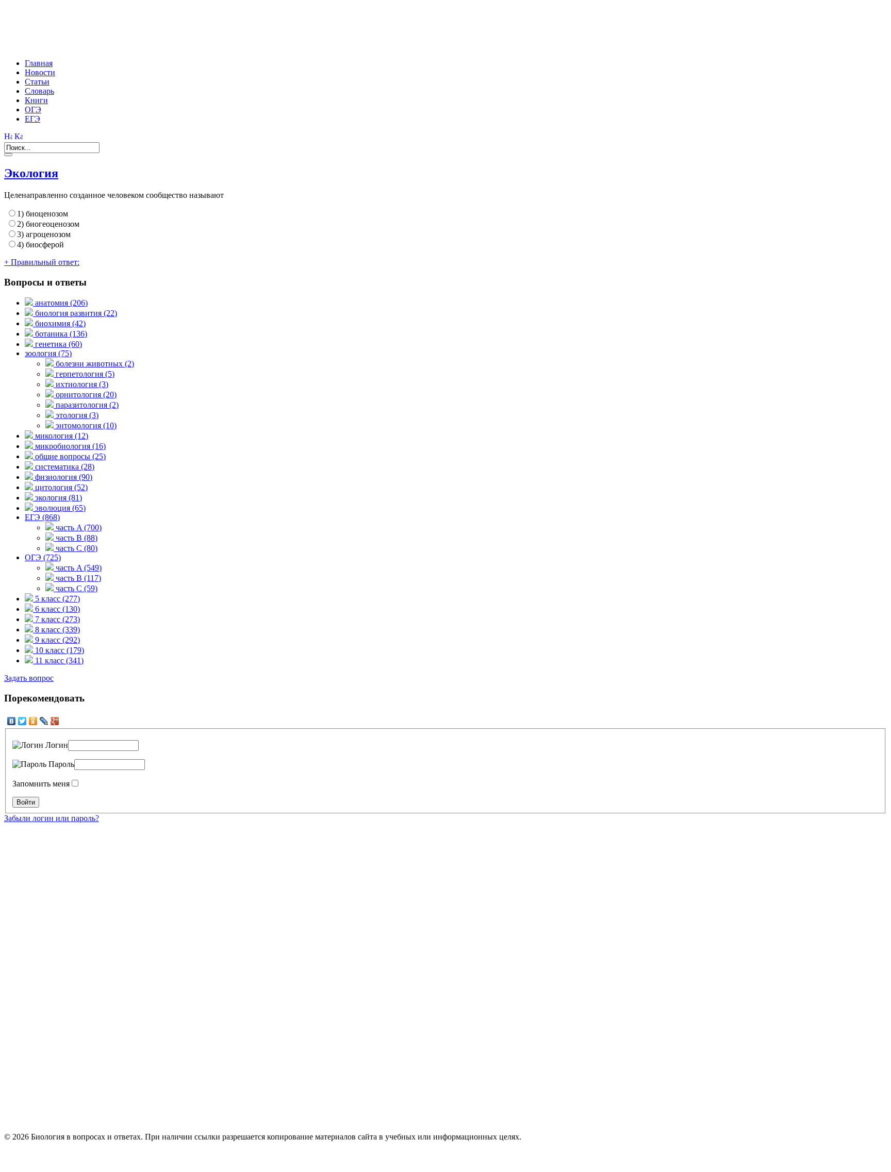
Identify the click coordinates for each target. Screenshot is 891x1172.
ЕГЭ (32, 118)
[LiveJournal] (44, 721)
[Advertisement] (192, 27)
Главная (39, 63)
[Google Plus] (55, 721)
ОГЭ (33, 109)
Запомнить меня (41, 783)
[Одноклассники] (33, 721)
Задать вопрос (29, 678)
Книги (36, 100)
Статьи (37, 81)
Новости (40, 72)
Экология (31, 173)
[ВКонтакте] (11, 721)
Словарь (39, 91)
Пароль (60, 764)
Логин (55, 745)
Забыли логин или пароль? (51, 818)
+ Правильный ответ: (41, 262)
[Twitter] (22, 721)
